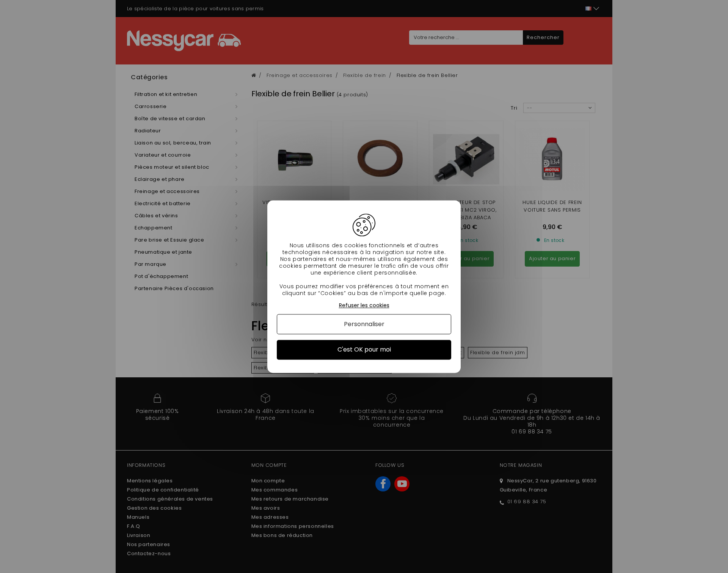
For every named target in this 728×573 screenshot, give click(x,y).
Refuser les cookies (364, 305)
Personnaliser (364, 324)
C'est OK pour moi (364, 349)
